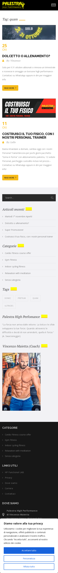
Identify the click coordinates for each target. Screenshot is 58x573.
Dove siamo (11, 483)
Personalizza (29, 558)
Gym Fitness (11, 260)
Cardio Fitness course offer (18, 253)
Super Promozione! (14, 230)
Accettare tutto (29, 550)
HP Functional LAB (14, 472)
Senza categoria (12, 280)
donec (8, 298)
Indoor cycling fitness (15, 266)
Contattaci (10, 493)
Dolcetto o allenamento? (26, 56)
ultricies (9, 305)
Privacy (8, 477)
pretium (22, 298)
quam (35, 298)
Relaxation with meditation (18, 273)
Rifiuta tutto (29, 566)
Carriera (9, 488)
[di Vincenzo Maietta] (22, 4)
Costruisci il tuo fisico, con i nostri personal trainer (28, 135)
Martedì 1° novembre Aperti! (18, 216)
